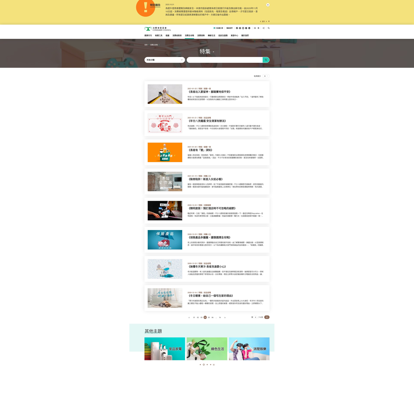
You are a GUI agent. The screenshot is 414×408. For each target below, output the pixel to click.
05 (209, 317)
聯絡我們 (230, 28)
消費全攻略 (154, 45)
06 (212, 317)
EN (255, 28)
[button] (260, 21)
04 (205, 317)
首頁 (145, 45)
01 (194, 317)
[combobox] (164, 60)
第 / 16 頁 (257, 317)
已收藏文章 (219, 28)
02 (198, 317)
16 (220, 317)
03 (201, 317)
